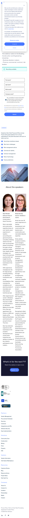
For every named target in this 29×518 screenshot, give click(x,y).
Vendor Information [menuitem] (5, 458)
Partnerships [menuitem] (4, 493)
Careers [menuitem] (3, 497)
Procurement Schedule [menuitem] (6, 418)
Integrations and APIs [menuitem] (6, 426)
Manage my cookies (14, 40)
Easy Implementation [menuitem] (6, 431)
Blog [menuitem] (2, 470)
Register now (14, 370)
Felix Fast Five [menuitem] (4, 478)
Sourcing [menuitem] (3, 421)
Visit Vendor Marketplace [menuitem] (7, 460)
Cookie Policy (11, 28)
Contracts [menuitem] (3, 423)
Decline (14, 47)
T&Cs (19, 105)
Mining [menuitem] (2, 443)
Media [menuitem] (2, 495)
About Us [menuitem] (3, 485)
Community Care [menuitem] (5, 438)
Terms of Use (12, 508)
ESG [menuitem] (2, 450)
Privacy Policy (4, 508)
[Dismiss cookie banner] (24, 5)
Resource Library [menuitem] (5, 473)
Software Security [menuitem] (5, 428)
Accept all (14, 44)
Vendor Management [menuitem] (6, 416)
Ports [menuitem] (2, 445)
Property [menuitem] (3, 448)
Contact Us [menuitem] (4, 488)
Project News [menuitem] (4, 475)
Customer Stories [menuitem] (5, 468)
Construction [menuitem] (4, 441)
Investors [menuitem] (3, 490)
